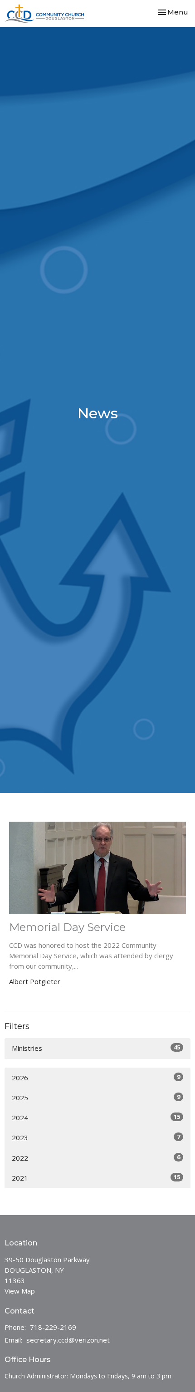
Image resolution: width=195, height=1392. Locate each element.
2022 (96, 1157)
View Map (20, 1290)
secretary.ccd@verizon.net (68, 1339)
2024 (96, 1117)
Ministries (96, 1048)
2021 (96, 1177)
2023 (96, 1137)
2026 (96, 1077)
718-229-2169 (53, 1327)
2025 (96, 1097)
